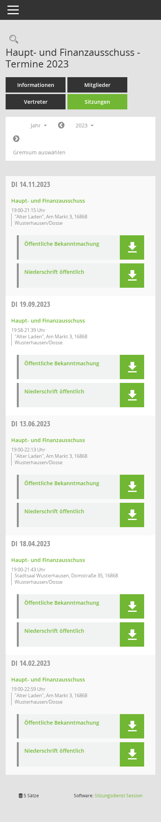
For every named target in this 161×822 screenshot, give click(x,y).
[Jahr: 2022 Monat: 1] (61, 125)
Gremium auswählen (39, 152)
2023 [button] (82, 125)
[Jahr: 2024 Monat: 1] (16, 139)
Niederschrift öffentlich (54, 272)
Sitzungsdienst (118, 795)
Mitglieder (97, 84)
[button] (132, 247)
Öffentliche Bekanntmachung (61, 244)
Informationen (35, 84)
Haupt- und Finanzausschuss (48, 200)
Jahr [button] (36, 125)
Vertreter (36, 101)
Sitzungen (97, 101)
